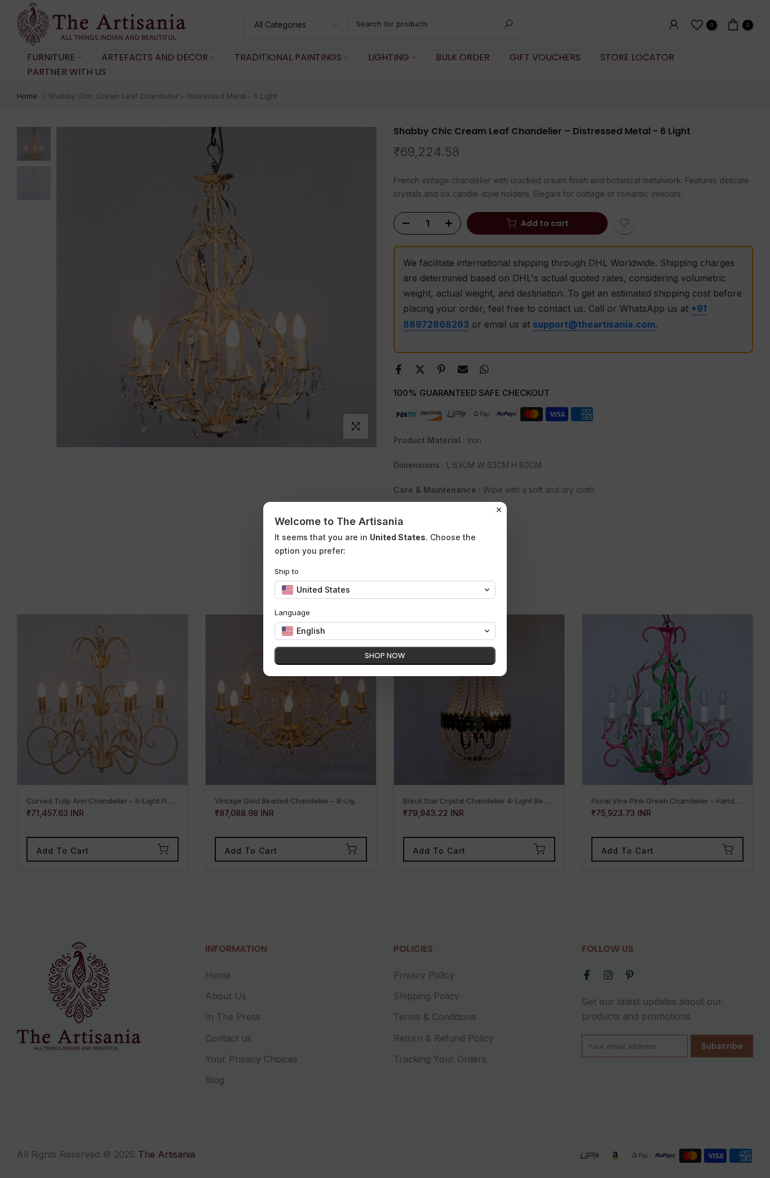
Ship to (287, 571)
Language (292, 612)
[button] (385, 590)
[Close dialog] (499, 509)
